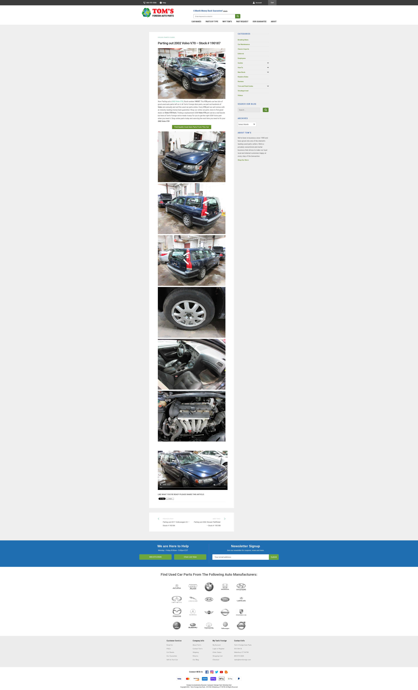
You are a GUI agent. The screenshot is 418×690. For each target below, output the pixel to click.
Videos (240, 95)
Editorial (241, 54)
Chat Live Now (190, 557)
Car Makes (196, 21)
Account (259, 3)
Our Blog (196, 660)
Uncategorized (243, 91)
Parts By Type (212, 21)
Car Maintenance (244, 44)
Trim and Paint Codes (245, 86)
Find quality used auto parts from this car (191, 127)
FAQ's (169, 649)
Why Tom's (227, 21)
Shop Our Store (243, 160)
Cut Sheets (170, 652)
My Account (217, 645)
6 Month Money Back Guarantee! (210, 10)
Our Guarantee (259, 21)
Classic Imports (243, 49)
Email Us (170, 645)
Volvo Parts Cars (166, 37)
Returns (195, 656)
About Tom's (197, 645)
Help (164, 3)
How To (240, 67)
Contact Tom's (197, 649)
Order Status (217, 652)
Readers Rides (243, 77)
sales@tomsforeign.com (242, 660)
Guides (240, 63)
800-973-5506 (151, 3)
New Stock (241, 72)
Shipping (196, 652)
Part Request (242, 21)
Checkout (216, 660)
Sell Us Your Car (172, 660)
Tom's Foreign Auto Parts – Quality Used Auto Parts (158, 13)
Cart (272, 2)
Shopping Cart (217, 656)
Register (221, 649)
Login (214, 649)
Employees (242, 58)
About (273, 21)
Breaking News (243, 40)
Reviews (241, 81)
